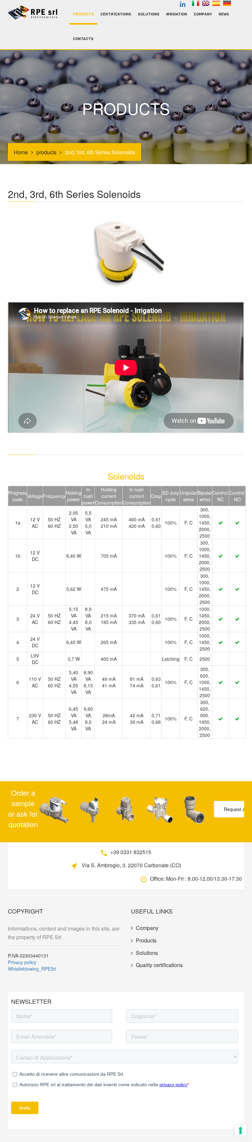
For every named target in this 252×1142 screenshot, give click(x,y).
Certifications (115, 14)
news (224, 14)
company (203, 14)
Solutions (148, 14)
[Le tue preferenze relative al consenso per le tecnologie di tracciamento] (240, 1130)
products (83, 14)
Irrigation (176, 14)
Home (21, 152)
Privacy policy (22, 962)
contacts (83, 39)
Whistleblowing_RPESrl (32, 968)
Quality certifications (159, 965)
